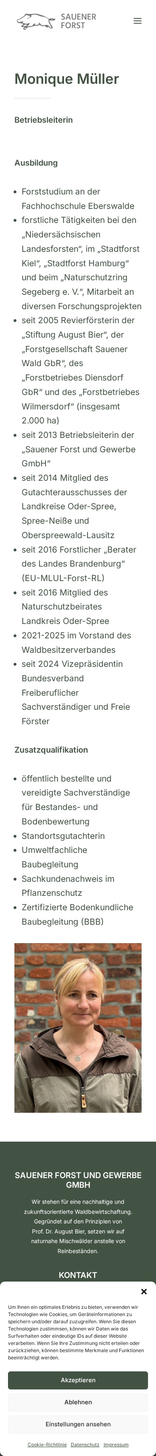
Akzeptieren (78, 1380)
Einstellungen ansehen (78, 1424)
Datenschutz (85, 1445)
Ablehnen (78, 1402)
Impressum (116, 1445)
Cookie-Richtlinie (47, 1445)
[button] (144, 1292)
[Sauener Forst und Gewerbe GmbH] (56, 21)
